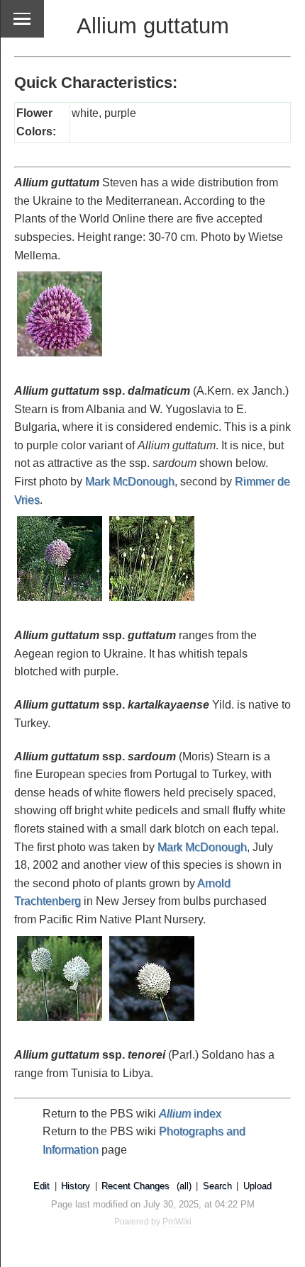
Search (217, 1186)
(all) (184, 1186)
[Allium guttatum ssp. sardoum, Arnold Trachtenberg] (152, 1022)
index (190, 1114)
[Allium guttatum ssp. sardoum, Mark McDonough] (60, 1022)
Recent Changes (135, 1186)
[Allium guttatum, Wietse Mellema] (60, 357)
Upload (257, 1186)
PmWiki (177, 1222)
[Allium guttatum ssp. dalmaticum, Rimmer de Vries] (152, 602)
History (75, 1186)
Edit (41, 1186)
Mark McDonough (129, 481)
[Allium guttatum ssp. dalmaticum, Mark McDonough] (60, 602)
